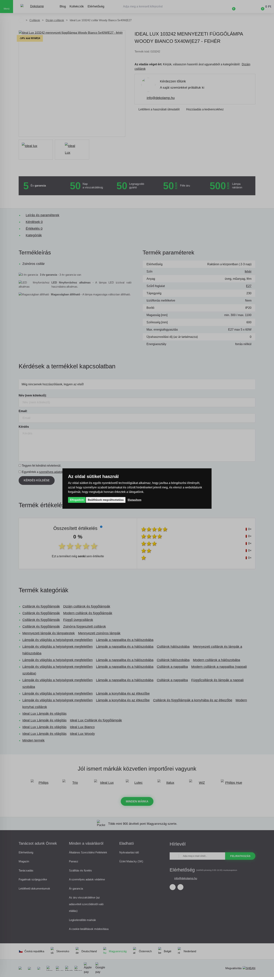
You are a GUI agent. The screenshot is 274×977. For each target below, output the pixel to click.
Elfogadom (77, 499)
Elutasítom (134, 499)
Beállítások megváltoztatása (106, 499)
